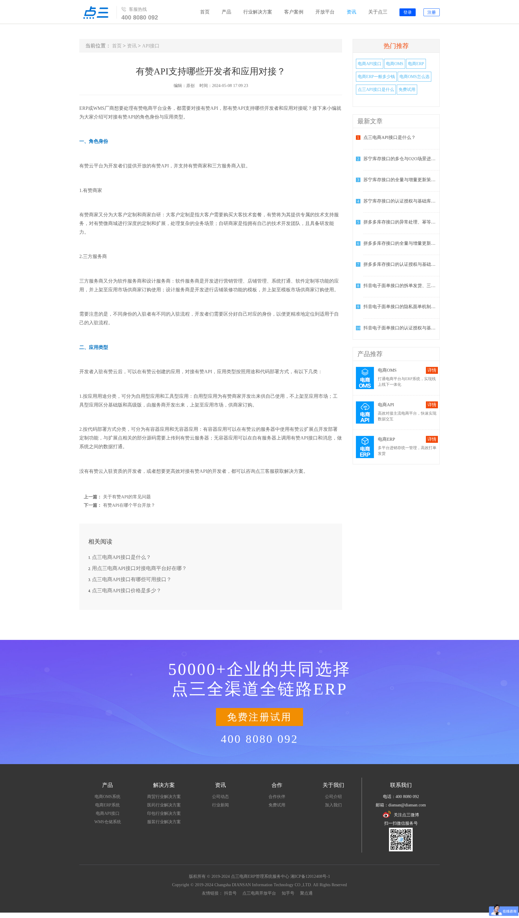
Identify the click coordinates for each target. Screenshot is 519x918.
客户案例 (293, 11)
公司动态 (220, 796)
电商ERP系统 (107, 805)
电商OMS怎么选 (414, 76)
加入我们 (333, 805)
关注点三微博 (406, 815)
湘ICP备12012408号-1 (310, 876)
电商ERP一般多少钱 (376, 76)
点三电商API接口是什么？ (121, 557)
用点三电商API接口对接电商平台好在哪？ (139, 568)
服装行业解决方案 (164, 822)
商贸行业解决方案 (164, 796)
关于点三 (377, 11)
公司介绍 (333, 796)
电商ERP (416, 64)
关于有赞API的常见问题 (127, 496)
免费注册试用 (259, 717)
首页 (205, 11)
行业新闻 (220, 805)
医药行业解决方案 (164, 805)
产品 (226, 11)
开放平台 (325, 11)
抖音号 (230, 893)
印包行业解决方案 (164, 813)
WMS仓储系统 (107, 822)
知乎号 (288, 893)
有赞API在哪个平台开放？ (129, 505)
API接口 (150, 45)
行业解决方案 (257, 11)
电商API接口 (369, 64)
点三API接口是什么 (376, 89)
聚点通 (306, 893)
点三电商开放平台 (259, 893)
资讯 (351, 11)
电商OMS (394, 64)
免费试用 (407, 89)
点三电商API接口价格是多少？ (126, 590)
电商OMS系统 (107, 796)
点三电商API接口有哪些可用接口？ (131, 579)
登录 (407, 12)
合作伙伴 (277, 796)
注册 (431, 12)
